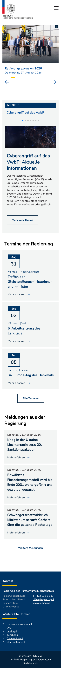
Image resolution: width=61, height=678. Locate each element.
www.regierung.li (42, 603)
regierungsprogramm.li (19, 624)
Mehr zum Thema (22, 220)
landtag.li (12, 631)
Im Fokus (13, 105)
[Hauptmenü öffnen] (56, 8)
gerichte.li (12, 635)
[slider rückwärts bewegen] (7, 82)
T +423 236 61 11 (43, 595)
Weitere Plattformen (16, 614)
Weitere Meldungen (30, 548)
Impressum (25, 656)
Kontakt (7, 581)
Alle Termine (30, 398)
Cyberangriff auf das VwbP (25, 112)
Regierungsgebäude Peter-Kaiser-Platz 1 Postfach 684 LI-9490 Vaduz (13, 601)
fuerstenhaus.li (15, 638)
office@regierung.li (43, 599)
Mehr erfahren (16, 457)
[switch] (56, 26)
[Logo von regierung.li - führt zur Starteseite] (17, 9)
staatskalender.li (16, 642)
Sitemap (37, 656)
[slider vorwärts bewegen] (54, 82)
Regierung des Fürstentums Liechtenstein (28, 591)
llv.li (9, 627)
